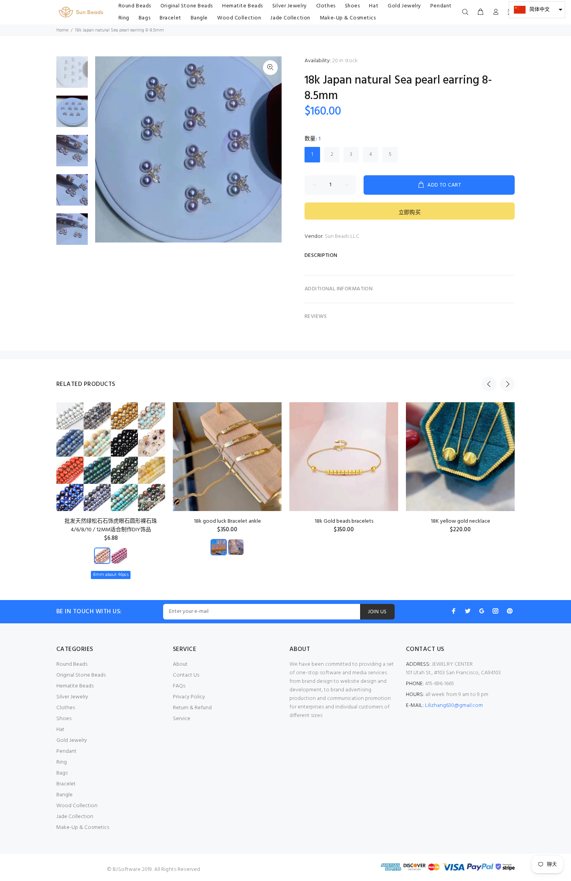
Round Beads (71, 664)
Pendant (66, 751)
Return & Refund (192, 707)
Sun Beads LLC (342, 236)
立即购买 (410, 212)
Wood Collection (76, 805)
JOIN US (377, 611)
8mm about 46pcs (111, 575)
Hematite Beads (75, 686)
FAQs (179, 686)
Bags (62, 773)
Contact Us (186, 675)
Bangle (64, 794)
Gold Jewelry (71, 740)
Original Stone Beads (81, 675)
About (180, 664)
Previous (489, 384)
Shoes (63, 718)
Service (181, 718)
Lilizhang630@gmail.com (454, 705)
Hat (60, 729)
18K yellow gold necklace (460, 521)
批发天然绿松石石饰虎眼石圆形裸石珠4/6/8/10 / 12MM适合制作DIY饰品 (110, 525)
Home (62, 30)
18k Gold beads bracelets (344, 521)
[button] (537, 9)
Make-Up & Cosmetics (82, 827)
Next (507, 384)
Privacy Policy (189, 697)
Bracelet (66, 784)
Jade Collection (74, 816)
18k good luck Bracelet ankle (227, 521)
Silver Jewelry (72, 697)
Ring (61, 762)
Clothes (65, 707)
